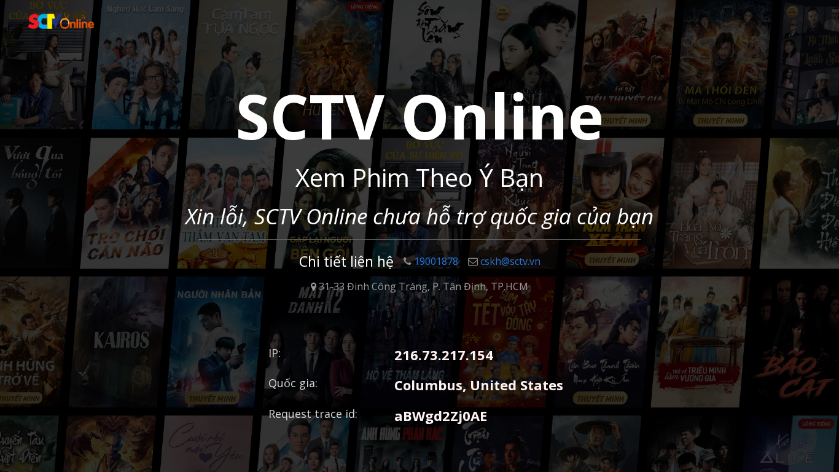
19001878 (436, 261)
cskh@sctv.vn (510, 261)
